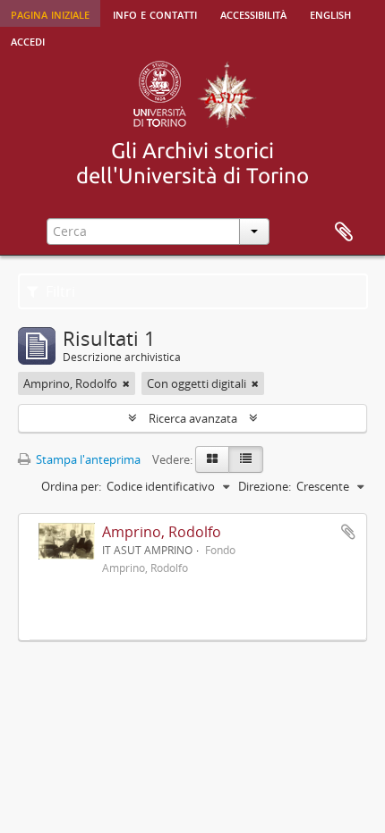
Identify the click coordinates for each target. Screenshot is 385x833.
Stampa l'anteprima (87, 459)
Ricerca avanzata (193, 418)
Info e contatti (155, 13)
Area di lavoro (343, 232)
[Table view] (245, 459)
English (330, 13)
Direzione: (264, 486)
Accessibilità (253, 13)
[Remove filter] (126, 383)
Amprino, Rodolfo (161, 532)
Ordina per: (71, 486)
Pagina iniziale (50, 13)
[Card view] (212, 459)
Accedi (28, 40)
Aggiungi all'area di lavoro (348, 532)
